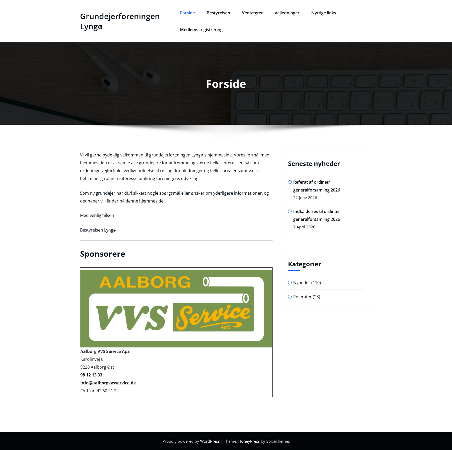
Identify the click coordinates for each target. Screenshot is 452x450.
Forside (187, 13)
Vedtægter (252, 13)
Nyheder (301, 282)
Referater (302, 297)
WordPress (210, 441)
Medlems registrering (201, 29)
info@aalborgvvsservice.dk (108, 383)
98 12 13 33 (91, 375)
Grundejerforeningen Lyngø (120, 21)
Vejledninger (287, 13)
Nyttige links (323, 13)
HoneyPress (249, 441)
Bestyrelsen (218, 13)
